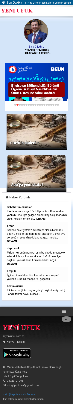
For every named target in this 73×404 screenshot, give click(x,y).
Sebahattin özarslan (19, 207)
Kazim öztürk (15, 286)
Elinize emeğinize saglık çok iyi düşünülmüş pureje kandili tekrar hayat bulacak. (36, 292)
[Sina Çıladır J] (36, 31)
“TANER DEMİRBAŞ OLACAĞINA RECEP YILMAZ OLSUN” (37, 52)
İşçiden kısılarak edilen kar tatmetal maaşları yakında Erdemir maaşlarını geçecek (33, 277)
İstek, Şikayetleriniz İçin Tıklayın (19, 394)
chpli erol (13, 248)
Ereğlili (11, 271)
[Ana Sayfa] (21, 328)
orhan (10, 226)
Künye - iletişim (16, 341)
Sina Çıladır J (36, 46)
